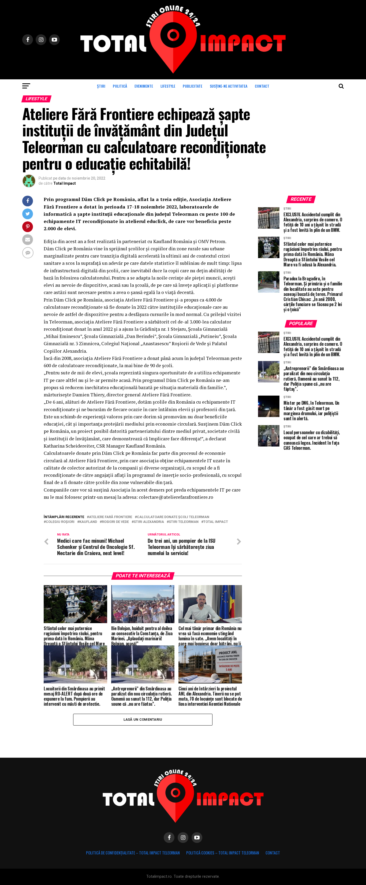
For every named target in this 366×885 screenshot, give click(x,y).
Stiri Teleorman (184, 522)
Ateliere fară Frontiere (110, 517)
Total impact (215, 522)
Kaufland (88, 522)
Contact (262, 86)
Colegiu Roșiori (60, 522)
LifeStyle (167, 86)
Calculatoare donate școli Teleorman (173, 517)
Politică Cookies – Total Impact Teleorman (222, 853)
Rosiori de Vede (115, 522)
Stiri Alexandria (149, 522)
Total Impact (64, 183)
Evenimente (144, 86)
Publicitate (192, 86)
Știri (101, 86)
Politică (120, 86)
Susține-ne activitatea (228, 86)
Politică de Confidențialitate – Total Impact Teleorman (133, 853)
